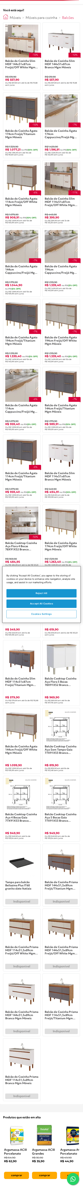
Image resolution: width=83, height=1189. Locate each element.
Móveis (15, 18)
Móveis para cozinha (41, 18)
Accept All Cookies (41, 603)
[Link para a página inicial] (5, 16)
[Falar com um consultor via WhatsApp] (73, 1179)
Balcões (68, 18)
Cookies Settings (41, 613)
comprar (16, 1175)
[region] (41, 594)
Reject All (41, 593)
